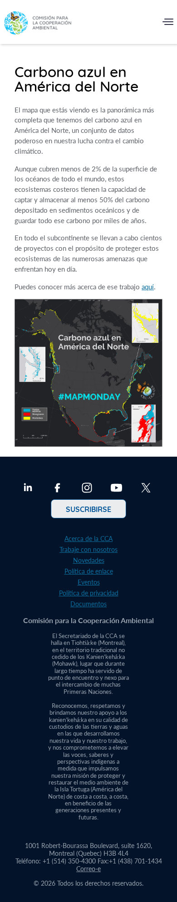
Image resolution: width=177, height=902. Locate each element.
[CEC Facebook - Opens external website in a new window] (57, 488)
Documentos (88, 604)
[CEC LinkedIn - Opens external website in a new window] (28, 488)
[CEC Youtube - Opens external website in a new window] (116, 488)
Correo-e (88, 868)
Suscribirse (88, 508)
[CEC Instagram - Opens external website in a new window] (87, 488)
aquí (148, 286)
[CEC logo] (38, 24)
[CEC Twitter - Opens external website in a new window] (146, 488)
